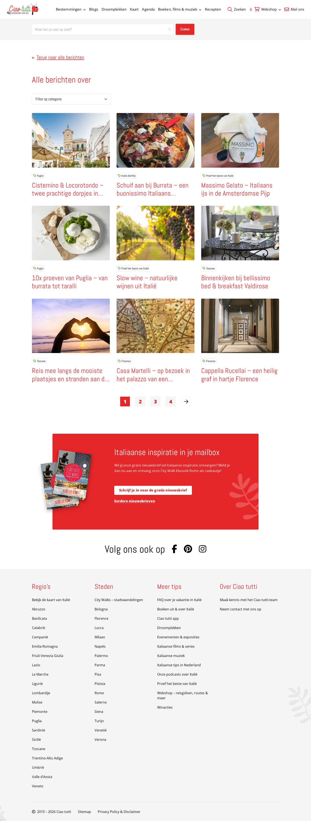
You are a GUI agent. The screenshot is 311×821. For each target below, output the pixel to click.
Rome (99, 693)
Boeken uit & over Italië (175, 609)
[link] (186, 401)
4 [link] (170, 401)
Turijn (99, 721)
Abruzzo (38, 609)
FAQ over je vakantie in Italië (179, 599)
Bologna (101, 609)
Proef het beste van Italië (219, 176)
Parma (100, 665)
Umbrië (38, 767)
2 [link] (140, 401)
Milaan (100, 637)
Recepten (213, 9)
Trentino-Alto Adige (47, 758)
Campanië (40, 637)
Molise (37, 702)
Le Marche (40, 674)
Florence (126, 361)
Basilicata (39, 618)
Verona (100, 739)
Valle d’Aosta (42, 776)
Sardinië (38, 730)
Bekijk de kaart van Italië (51, 599)
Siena (99, 711)
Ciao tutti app (168, 618)
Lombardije (41, 693)
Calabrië (38, 627)
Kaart (134, 9)
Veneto (37, 786)
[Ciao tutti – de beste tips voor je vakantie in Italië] (22, 9)
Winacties (165, 707)
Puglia (40, 176)
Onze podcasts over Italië (177, 674)
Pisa (98, 674)
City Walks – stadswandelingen (119, 599)
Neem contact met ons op (240, 609)
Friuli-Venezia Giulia (47, 655)
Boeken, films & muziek (177, 9)
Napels (100, 646)
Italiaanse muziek (171, 655)
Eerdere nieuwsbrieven (134, 501)
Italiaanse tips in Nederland (179, 665)
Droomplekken (114, 9)
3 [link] (155, 401)
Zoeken (239, 9)
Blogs (93, 9)
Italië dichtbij (128, 176)
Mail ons (297, 9)
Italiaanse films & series (176, 646)
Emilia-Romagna (45, 646)
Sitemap (84, 811)
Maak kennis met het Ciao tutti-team (249, 599)
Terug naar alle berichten (60, 57)
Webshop (269, 9)
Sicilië (36, 739)
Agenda (148, 9)
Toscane (210, 268)
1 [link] (125, 401)
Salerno (101, 702)
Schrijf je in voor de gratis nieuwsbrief (153, 490)
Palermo (101, 655)
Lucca (99, 627)
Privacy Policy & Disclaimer (119, 811)
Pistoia (100, 683)
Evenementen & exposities (178, 637)
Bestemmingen (68, 9)
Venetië (101, 730)
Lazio (36, 665)
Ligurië (37, 683)
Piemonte (39, 711)
